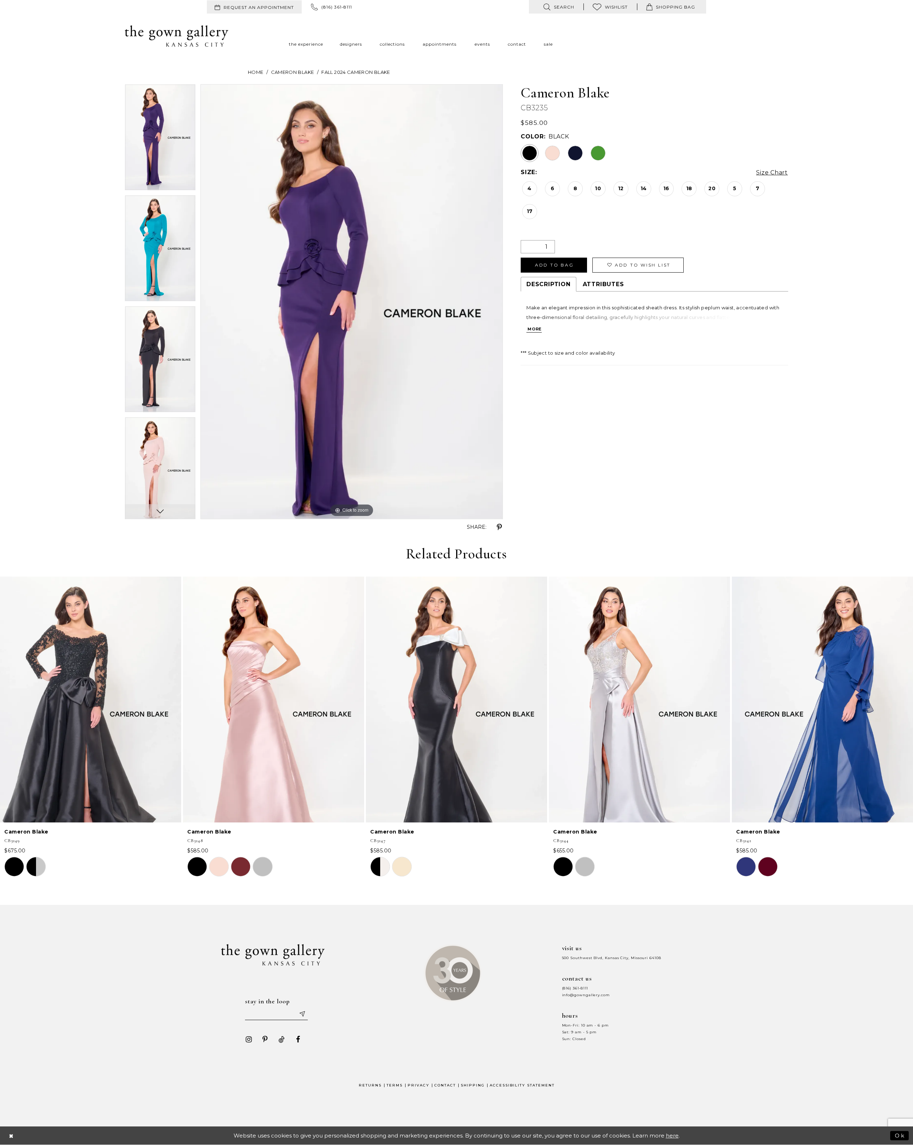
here (672, 1135)
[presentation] (90, 699)
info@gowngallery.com (586, 995)
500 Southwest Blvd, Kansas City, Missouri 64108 (611, 958)
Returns (370, 1085)
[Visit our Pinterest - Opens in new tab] (265, 1039)
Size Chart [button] (772, 172)
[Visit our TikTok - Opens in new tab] (281, 1039)
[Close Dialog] (11, 1135)
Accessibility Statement (522, 1085)
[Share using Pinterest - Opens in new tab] (499, 527)
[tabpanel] (160, 139)
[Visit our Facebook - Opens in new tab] (297, 1039)
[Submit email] (302, 1014)
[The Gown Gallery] (176, 36)
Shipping (473, 1085)
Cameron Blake (292, 72)
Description (548, 284)
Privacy (418, 1085)
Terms (395, 1085)
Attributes (603, 284)
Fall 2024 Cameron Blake (355, 72)
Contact (445, 1085)
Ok (900, 1135)
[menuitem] (254, 7)
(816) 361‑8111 (575, 988)
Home (255, 72)
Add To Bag (554, 265)
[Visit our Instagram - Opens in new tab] (248, 1039)
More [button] (534, 328)
